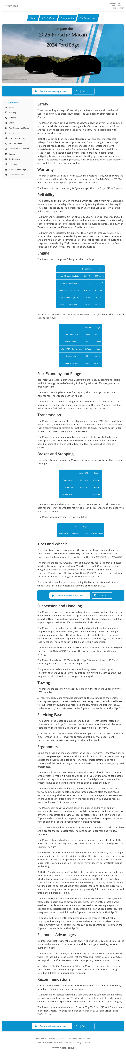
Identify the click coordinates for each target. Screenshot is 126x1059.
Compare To (67, 18)
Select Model (48, 18)
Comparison (13, 103)
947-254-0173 (118, 8)
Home (33, 18)
